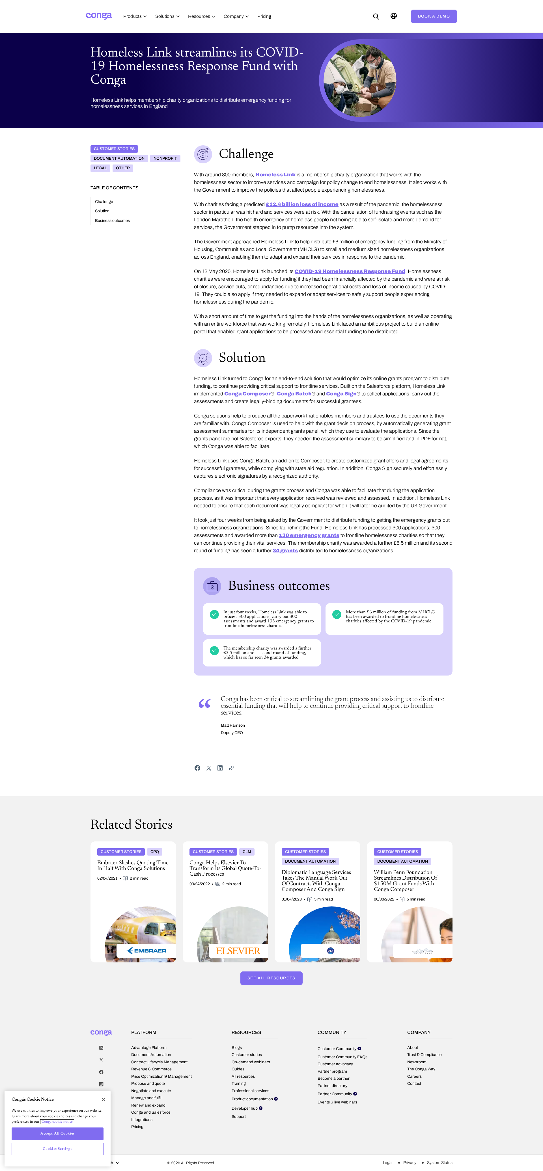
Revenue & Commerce (151, 1069)
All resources (243, 1076)
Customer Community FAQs (342, 1057)
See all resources (271, 978)
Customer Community (337, 1049)
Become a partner (334, 1078)
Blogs (237, 1048)
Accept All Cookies (57, 1133)
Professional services (250, 1091)
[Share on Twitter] (208, 768)
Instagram (101, 1084)
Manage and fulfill (146, 1098)
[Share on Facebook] (197, 768)
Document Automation (119, 158)
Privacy (409, 1163)
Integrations (141, 1120)
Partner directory (332, 1086)
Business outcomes (112, 220)
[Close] (103, 1099)
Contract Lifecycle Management (159, 1062)
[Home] (99, 16)
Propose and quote (148, 1083)
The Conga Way (421, 1069)
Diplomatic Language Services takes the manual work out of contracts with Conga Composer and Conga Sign (313, 848)
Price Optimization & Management (161, 1076)
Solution (102, 211)
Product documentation (252, 1099)
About (412, 1048)
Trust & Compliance (424, 1055)
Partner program (332, 1071)
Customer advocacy (335, 1064)
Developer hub (245, 1108)
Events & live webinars (337, 1102)
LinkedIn (101, 1048)
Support (239, 1116)
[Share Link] (231, 768)
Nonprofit (165, 158)
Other (123, 168)
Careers (414, 1076)
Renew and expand (148, 1105)
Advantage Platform (149, 1048)
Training (239, 1083)
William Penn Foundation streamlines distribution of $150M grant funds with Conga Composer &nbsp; (404, 848)
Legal (100, 168)
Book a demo (434, 16)
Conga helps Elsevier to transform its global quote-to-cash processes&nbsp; (223, 845)
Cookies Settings (57, 1149)
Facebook (101, 1072)
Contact (414, 1083)
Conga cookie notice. (57, 1122)
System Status (440, 1163)
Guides (238, 1069)
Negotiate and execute (151, 1091)
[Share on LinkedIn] (220, 768)
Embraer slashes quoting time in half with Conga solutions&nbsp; (129, 845)
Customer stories (114, 149)
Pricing (137, 1127)
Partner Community (335, 1094)
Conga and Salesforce (151, 1112)
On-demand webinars (251, 1062)
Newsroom (416, 1062)
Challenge (104, 202)
